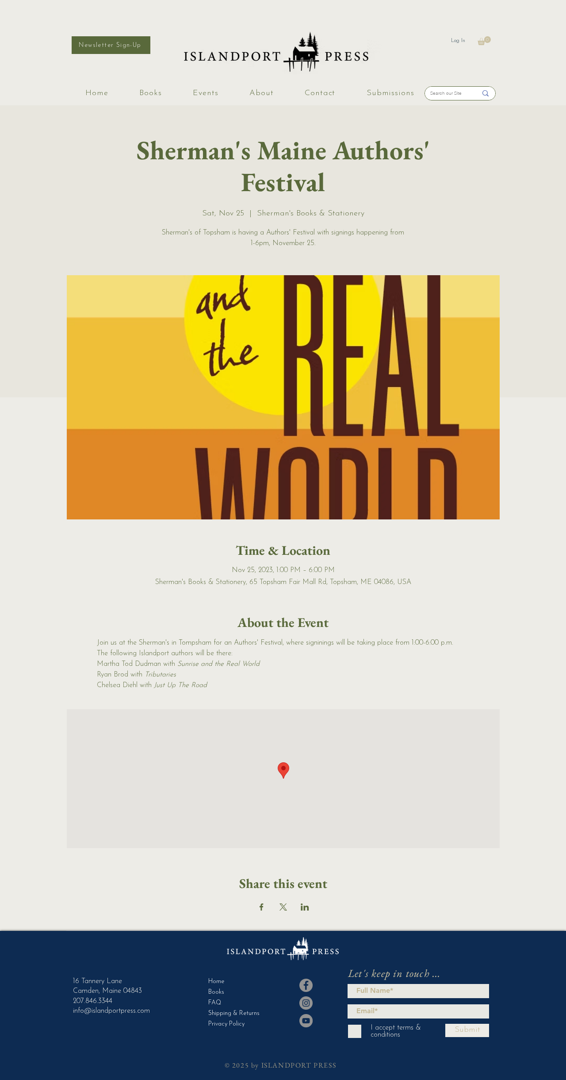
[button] (484, 40)
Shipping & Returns (230, 1013)
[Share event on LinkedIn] (305, 907)
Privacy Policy (226, 1024)
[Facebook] (306, 985)
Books (216, 992)
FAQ (214, 1002)
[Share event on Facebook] (261, 907)
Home (216, 981)
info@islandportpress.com (111, 1011)
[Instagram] (306, 1003)
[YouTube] (306, 1020)
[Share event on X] (283, 907)
